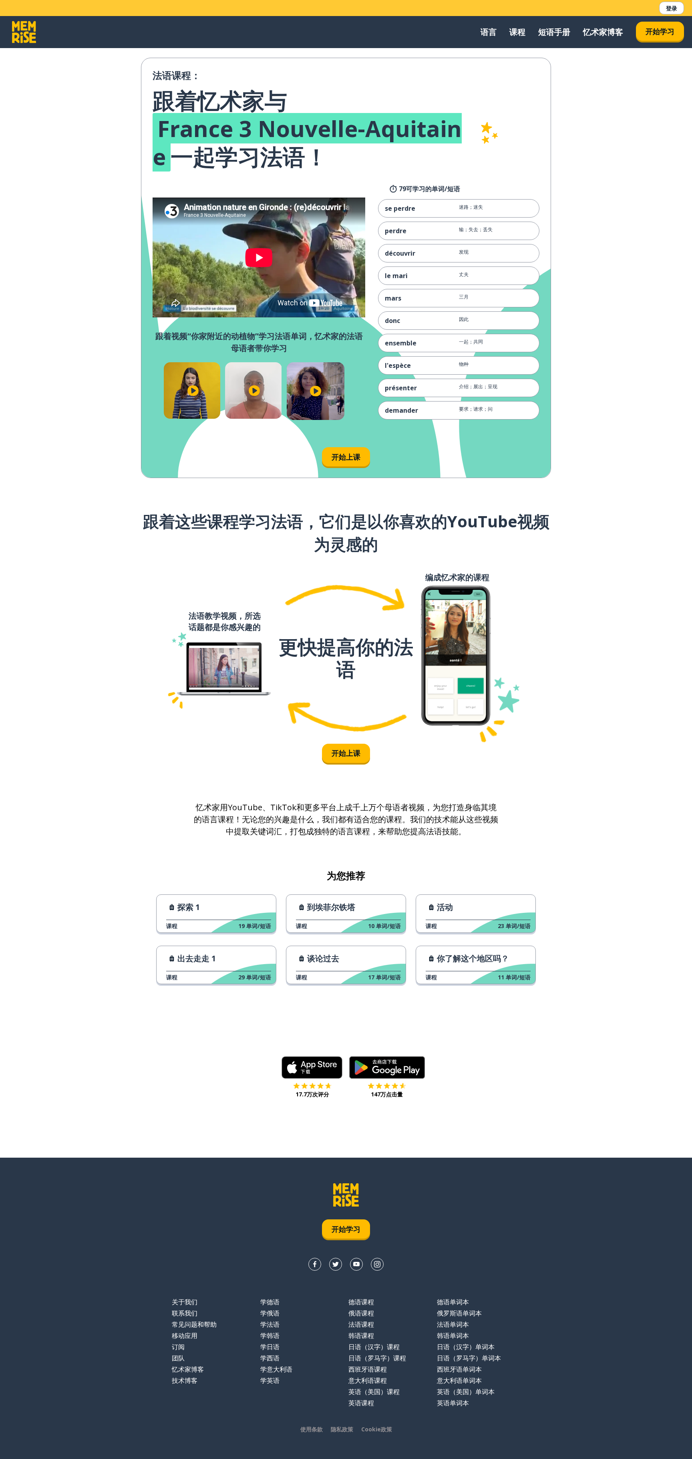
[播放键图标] (193, 390)
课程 (517, 31)
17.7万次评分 (312, 1094)
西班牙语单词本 (459, 1369)
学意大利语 (276, 1369)
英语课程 (361, 1402)
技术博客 (184, 1380)
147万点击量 (387, 1094)
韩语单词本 (453, 1335)
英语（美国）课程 (374, 1391)
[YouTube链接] (356, 1264)
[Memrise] (24, 32)
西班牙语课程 (367, 1369)
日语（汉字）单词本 (466, 1346)
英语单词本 (453, 1402)
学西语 (270, 1358)
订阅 (178, 1346)
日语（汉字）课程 (374, 1346)
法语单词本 (453, 1324)
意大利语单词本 (459, 1380)
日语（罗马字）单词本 (469, 1358)
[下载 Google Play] (387, 1067)
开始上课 (346, 457)
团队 (178, 1358)
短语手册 (554, 31)
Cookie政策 (376, 1429)
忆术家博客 (603, 31)
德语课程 (361, 1302)
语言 (489, 31)
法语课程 (361, 1324)
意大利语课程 (367, 1380)
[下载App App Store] (312, 1067)
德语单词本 (453, 1302)
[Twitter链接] (335, 1264)
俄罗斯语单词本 (459, 1313)
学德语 (270, 1302)
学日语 (270, 1346)
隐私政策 (342, 1429)
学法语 (270, 1324)
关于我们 (184, 1302)
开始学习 (660, 31)
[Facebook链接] (314, 1264)
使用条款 (311, 1429)
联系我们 (184, 1313)
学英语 (270, 1380)
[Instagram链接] (377, 1264)
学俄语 (270, 1313)
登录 (671, 8)
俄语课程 (361, 1313)
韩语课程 (361, 1335)
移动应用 (184, 1335)
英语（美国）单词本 (466, 1391)
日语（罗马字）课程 (377, 1358)
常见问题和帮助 (194, 1324)
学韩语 (270, 1335)
